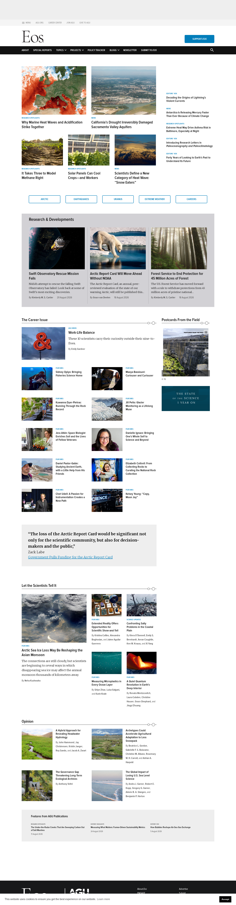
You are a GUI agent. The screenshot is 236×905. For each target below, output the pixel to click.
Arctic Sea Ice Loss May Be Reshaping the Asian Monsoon (52, 652)
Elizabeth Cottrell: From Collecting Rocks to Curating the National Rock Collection (141, 469)
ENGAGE (141, 893)
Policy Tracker (96, 50)
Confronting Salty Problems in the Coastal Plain (140, 627)
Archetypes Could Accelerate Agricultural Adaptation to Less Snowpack (138, 736)
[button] (164, 351)
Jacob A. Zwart (78, 750)
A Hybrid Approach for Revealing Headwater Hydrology (68, 734)
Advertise (183, 889)
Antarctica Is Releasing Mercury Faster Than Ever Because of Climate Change (187, 114)
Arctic (44, 199)
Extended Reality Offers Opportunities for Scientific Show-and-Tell (105, 627)
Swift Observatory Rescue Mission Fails (54, 276)
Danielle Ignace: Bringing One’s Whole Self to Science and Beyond (140, 436)
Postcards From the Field (181, 319)
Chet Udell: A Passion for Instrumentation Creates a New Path (70, 497)
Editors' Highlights (97, 824)
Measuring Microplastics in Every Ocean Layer (106, 683)
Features (59, 368)
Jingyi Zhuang (133, 705)
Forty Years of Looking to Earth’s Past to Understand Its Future (188, 159)
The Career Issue (35, 319)
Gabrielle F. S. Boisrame (137, 750)
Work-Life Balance (81, 332)
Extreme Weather (155, 199)
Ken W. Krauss (134, 643)
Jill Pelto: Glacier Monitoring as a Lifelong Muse (139, 406)
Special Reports (42, 50)
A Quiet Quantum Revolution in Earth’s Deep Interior (138, 685)
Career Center (55, 22)
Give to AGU (84, 22)
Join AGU (70, 22)
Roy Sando (61, 750)
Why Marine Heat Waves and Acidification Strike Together (52, 124)
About (25, 50)
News (93, 118)
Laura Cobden (133, 697)
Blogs (113, 50)
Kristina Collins (102, 635)
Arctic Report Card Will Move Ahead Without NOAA (116, 276)
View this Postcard (170, 373)
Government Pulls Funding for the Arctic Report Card (70, 557)
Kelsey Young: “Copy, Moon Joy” (137, 495)
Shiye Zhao (100, 689)
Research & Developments (51, 219)
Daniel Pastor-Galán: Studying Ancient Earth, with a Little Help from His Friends (70, 469)
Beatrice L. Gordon (138, 745)
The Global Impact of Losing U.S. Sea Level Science (138, 775)
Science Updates (134, 620)
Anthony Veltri (66, 784)
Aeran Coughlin (145, 639)
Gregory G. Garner (141, 788)
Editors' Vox (171, 94)
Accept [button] (225, 899)
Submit (182, 893)
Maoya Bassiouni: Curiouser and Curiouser (139, 373)
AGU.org (40, 22)
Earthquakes (81, 199)
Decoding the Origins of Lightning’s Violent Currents (186, 99)
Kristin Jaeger (75, 746)
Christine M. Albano (135, 754)
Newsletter (130, 50)
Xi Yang (149, 643)
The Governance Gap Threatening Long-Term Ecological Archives (69, 775)
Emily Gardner (78, 349)
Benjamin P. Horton (135, 796)
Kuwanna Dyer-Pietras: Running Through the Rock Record (71, 406)
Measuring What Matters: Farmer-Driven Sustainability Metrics (118, 827)
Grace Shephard (143, 701)
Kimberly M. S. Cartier (42, 297)
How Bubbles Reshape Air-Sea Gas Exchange (170, 827)
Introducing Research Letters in (189, 144)
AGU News (72, 328)
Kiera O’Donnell (137, 635)
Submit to (149, 50)
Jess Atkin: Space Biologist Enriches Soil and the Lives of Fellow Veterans (71, 436)
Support (199, 39)
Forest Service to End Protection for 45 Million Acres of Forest (177, 276)
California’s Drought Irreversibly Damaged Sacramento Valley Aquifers (122, 124)
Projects (75, 50)
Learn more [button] (103, 899)
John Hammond (66, 742)
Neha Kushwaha (32, 680)
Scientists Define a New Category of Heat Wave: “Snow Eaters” (132, 178)
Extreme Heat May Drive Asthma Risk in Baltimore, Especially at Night (188, 129)
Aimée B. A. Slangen (136, 792)
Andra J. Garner (136, 784)
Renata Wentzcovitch (140, 693)
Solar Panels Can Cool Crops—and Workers (84, 175)
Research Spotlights (31, 118)
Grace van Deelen (101, 297)
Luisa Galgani (113, 689)
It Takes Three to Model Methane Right (39, 175)
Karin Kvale (101, 693)
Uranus (118, 199)
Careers (191, 199)
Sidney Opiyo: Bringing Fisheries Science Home (69, 373)
